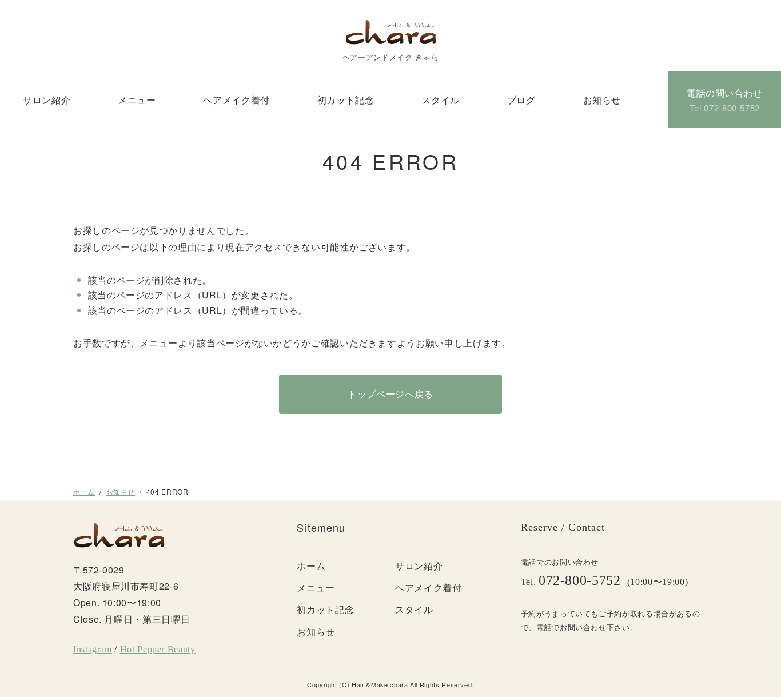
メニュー (137, 99)
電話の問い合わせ (725, 100)
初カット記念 (345, 99)
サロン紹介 (46, 99)
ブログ (521, 99)
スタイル (440, 99)
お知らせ (602, 99)
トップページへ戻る (390, 393)
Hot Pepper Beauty (158, 649)
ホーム (84, 491)
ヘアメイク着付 (236, 99)
